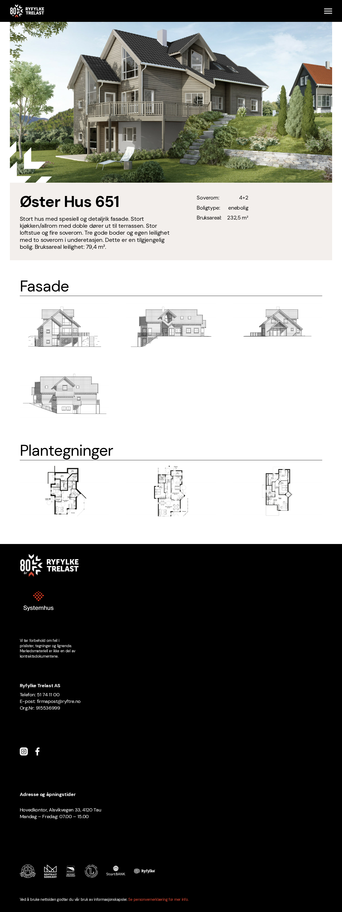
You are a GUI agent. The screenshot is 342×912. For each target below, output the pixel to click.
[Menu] (328, 11)
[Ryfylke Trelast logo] (27, 11)
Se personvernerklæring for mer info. (158, 899)
